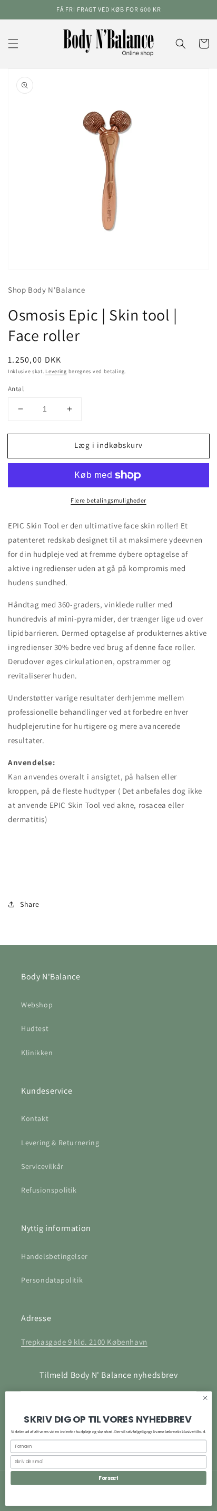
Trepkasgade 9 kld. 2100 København (84, 1342)
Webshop (37, 1004)
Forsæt (108, 1478)
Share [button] (30, 904)
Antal (16, 388)
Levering (56, 371)
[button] (13, 43)
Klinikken (37, 1052)
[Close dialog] (205, 1397)
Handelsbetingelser (54, 1256)
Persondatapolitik (52, 1280)
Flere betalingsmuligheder (108, 500)
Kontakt (34, 1118)
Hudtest (34, 1028)
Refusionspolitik (49, 1190)
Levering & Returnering (60, 1142)
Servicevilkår (42, 1166)
